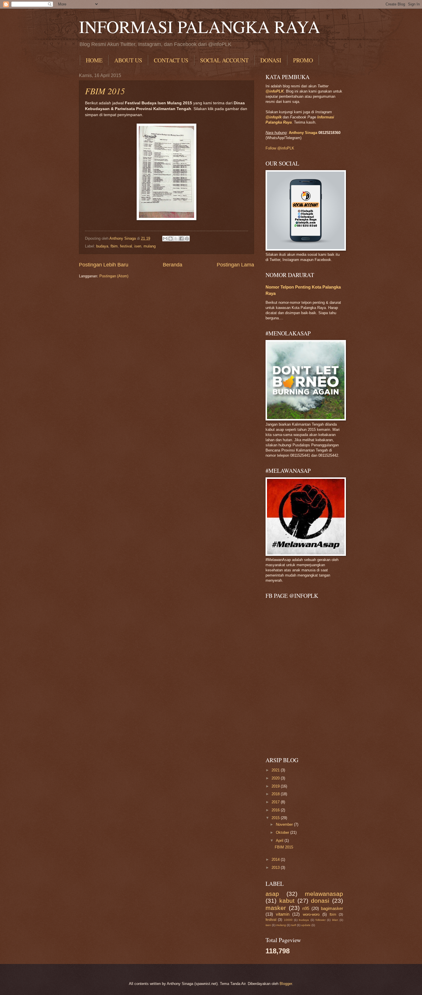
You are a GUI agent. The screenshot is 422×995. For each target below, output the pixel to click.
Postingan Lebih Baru (103, 265)
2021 (276, 770)
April (280, 840)
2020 (276, 778)
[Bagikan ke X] (176, 238)
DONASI (270, 60)
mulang (150, 246)
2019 (276, 786)
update (306, 925)
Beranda (172, 265)
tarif (293, 925)
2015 (276, 818)
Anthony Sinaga (303, 132)
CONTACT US (171, 60)
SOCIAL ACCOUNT (224, 60)
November (285, 824)
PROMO (303, 60)
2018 (276, 794)
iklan (335, 919)
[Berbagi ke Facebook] (181, 238)
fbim (114, 246)
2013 (276, 867)
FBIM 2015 (105, 91)
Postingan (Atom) (113, 276)
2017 (276, 802)
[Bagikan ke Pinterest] (187, 238)
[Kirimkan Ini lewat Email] (165, 238)
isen (137, 246)
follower (320, 919)
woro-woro (311, 914)
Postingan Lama (235, 265)
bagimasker (332, 908)
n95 (305, 908)
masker (276, 907)
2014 (276, 859)
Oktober (283, 832)
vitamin (282, 914)
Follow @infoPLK (280, 148)
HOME (94, 60)
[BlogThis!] (170, 238)
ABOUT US (128, 60)
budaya (102, 246)
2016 (276, 810)
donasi (320, 900)
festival (126, 246)
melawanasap (324, 893)
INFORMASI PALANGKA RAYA (199, 26)
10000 (288, 919)
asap (272, 893)
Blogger (286, 983)
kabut (287, 900)
